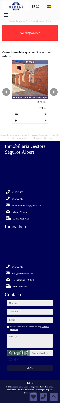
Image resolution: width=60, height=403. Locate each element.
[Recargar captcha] (10, 359)
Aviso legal (40, 390)
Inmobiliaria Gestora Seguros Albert (28, 387)
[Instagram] (37, 6)
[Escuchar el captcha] (16, 359)
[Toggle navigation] (6, 15)
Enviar (30, 367)
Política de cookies (26, 390)
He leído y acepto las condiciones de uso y (29, 328)
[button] (6, 92)
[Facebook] (33, 6)
